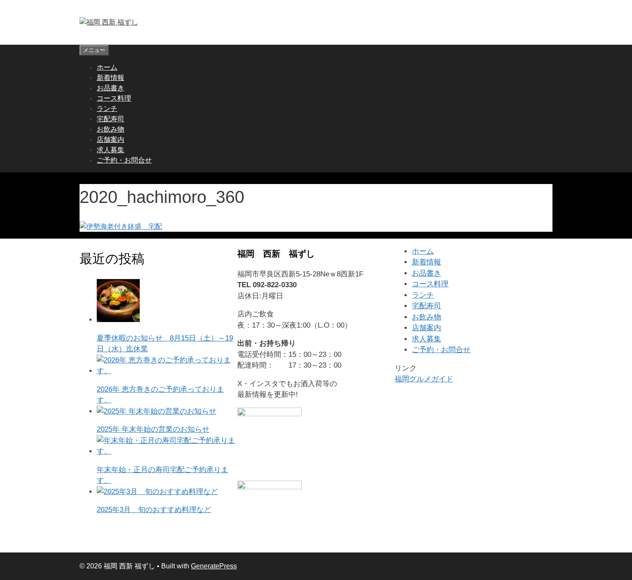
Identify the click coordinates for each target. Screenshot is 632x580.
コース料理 (114, 98)
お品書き (110, 88)
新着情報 (110, 77)
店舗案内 (110, 139)
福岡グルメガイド (424, 379)
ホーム (107, 67)
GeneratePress (214, 566)
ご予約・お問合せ (124, 160)
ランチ (107, 108)
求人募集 (110, 149)
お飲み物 (110, 129)
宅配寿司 (110, 119)
